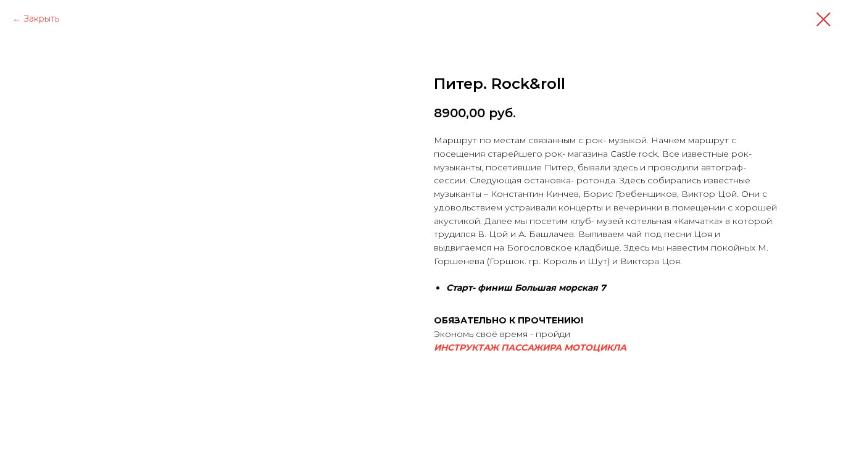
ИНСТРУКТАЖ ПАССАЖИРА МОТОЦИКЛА (530, 347)
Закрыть (41, 18)
